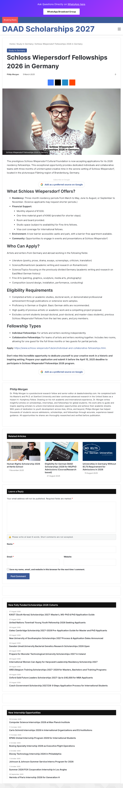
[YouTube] (26, 420)
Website (68, 556)
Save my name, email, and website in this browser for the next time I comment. (47, 569)
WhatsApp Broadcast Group (61, 11)
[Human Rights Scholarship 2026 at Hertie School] (23, 451)
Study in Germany (25, 44)
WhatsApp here (76, 4)
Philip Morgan (13, 74)
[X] (58, 82)
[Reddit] (72, 82)
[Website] (12, 420)
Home (12, 44)
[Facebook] (51, 82)
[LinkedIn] (65, 82)
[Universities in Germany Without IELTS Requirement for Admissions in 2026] (99, 451)
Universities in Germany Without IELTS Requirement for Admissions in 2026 (99, 466)
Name (10, 544)
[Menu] (119, 30)
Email (10, 556)
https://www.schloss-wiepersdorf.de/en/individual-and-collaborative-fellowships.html (60, 348)
